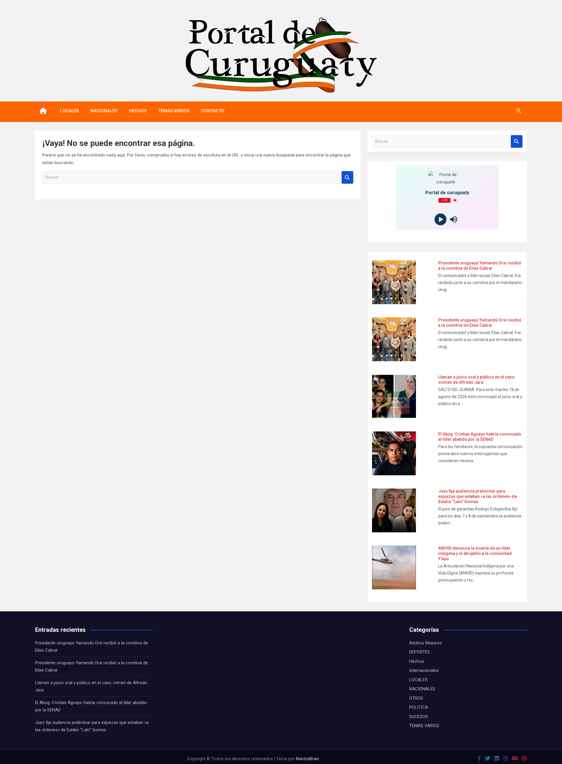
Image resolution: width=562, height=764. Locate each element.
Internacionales (424, 670)
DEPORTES (419, 652)
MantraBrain (307, 758)
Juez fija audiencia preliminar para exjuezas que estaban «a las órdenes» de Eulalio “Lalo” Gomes (477, 496)
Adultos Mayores (425, 643)
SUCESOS (418, 716)
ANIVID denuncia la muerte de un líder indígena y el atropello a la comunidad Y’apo (475, 553)
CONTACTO (213, 110)
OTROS (416, 698)
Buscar (347, 177)
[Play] (440, 219)
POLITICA (418, 707)
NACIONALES (103, 110)
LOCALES (69, 110)
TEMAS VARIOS (173, 110)
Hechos (416, 661)
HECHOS (138, 110)
